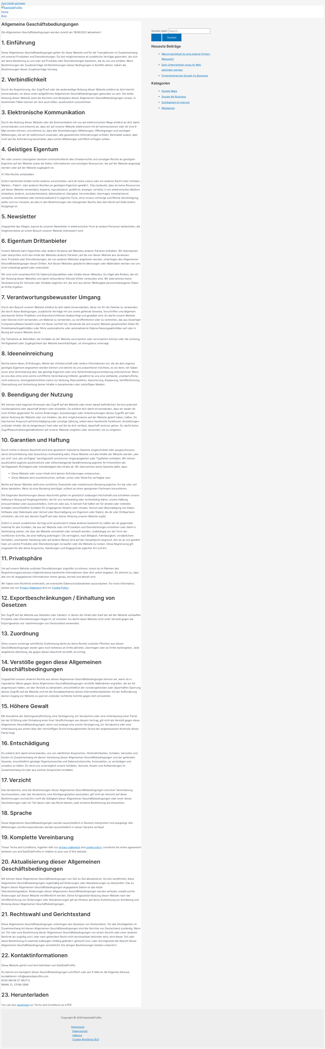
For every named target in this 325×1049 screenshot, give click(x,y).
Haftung (77, 1035)
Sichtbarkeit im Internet (175, 102)
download (23, 1005)
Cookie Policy (60, 587)
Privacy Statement (31, 587)
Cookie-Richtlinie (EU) (85, 1039)
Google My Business (173, 96)
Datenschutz (80, 1031)
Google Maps (169, 91)
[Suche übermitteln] (156, 37)
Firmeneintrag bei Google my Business (184, 75)
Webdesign (168, 108)
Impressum (77, 1027)
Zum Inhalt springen (13, 3)
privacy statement (69, 847)
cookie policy (94, 847)
